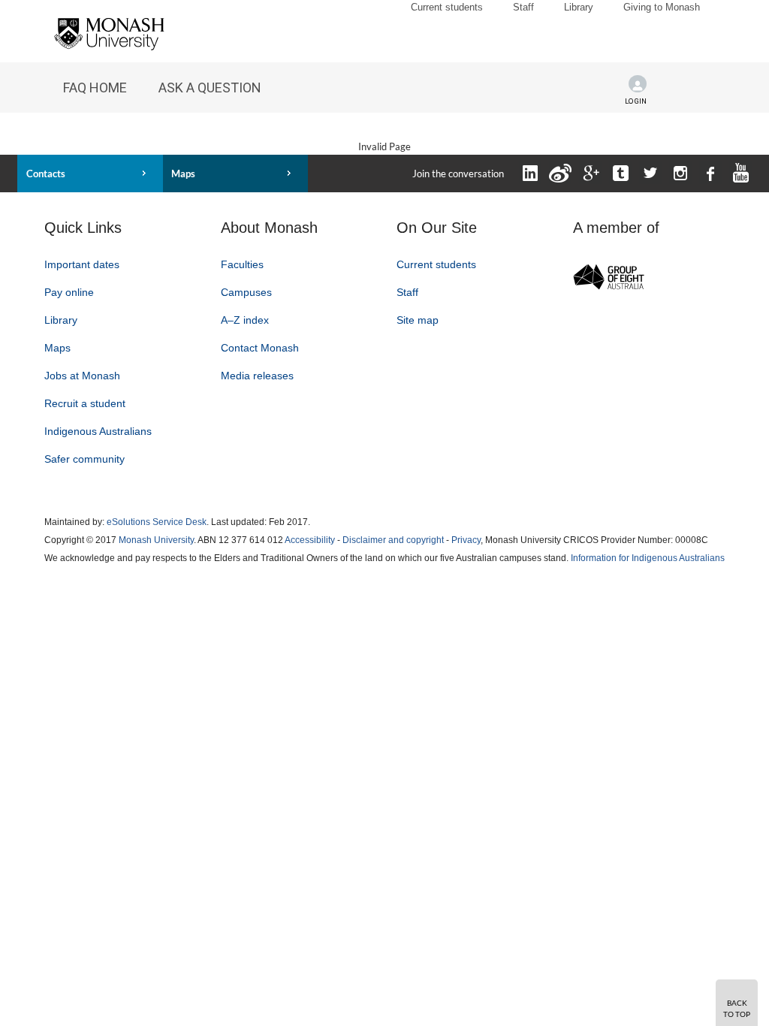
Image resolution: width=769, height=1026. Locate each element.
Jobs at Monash (82, 376)
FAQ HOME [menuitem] (95, 87)
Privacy (466, 540)
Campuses (246, 292)
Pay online (69, 292)
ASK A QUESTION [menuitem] (209, 87)
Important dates (81, 264)
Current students (447, 7)
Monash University (156, 540)
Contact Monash (260, 348)
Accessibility (310, 540)
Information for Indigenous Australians (648, 558)
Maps (183, 173)
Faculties (242, 264)
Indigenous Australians (98, 431)
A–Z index (245, 320)
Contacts (45, 173)
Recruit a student (84, 403)
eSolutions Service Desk (157, 522)
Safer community (84, 459)
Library (578, 7)
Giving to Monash (661, 7)
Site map (418, 320)
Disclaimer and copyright (393, 540)
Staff (523, 7)
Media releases (257, 376)
